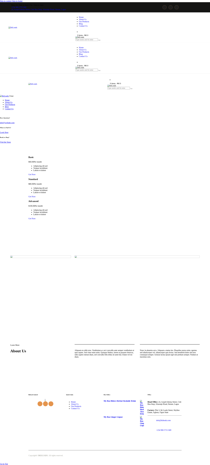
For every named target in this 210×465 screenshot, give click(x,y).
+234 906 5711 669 (163, 430)
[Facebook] (164, 7)
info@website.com (7, 123)
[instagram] (9, 113)
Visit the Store (5, 142)
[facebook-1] (1, 113)
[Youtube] (177, 7)
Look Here (4, 132)
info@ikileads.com (163, 420)
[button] (108, 90)
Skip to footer (17, 1)
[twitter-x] (4, 113)
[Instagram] (171, 7)
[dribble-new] (6, 113)
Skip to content (6, 1)
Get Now (32, 174)
